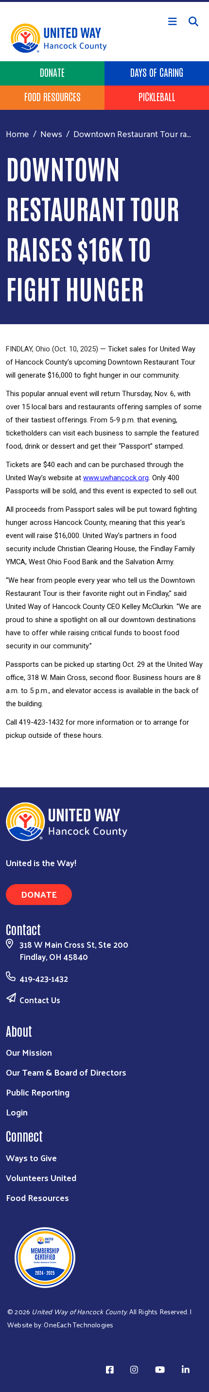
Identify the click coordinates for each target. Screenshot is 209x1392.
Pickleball (157, 96)
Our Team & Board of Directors (66, 1071)
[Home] (104, 1)
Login (17, 1111)
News (51, 133)
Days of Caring (156, 72)
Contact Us (39, 999)
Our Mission (29, 1052)
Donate (52, 72)
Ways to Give (31, 1157)
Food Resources (52, 96)
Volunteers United (41, 1177)
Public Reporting (38, 1091)
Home (17, 133)
